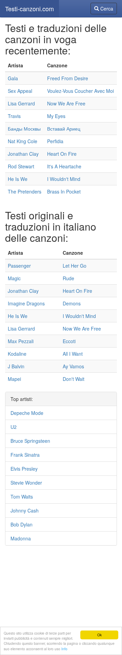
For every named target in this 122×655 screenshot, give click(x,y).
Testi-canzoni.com (29, 8)
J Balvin (16, 366)
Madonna (21, 538)
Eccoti (69, 341)
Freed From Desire (67, 78)
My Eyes (56, 116)
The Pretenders (24, 191)
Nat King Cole (22, 141)
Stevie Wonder (26, 482)
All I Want (73, 353)
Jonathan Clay (23, 153)
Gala (13, 78)
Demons (72, 303)
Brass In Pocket (64, 191)
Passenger (19, 265)
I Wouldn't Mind (63, 178)
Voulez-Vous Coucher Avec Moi (80, 90)
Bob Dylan (22, 524)
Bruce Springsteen (30, 440)
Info (64, 648)
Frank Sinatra (25, 454)
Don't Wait (73, 378)
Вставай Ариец (63, 128)
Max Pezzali (21, 341)
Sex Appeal (20, 90)
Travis (14, 116)
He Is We (17, 178)
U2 (14, 426)
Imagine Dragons (26, 303)
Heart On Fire (62, 153)
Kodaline (17, 353)
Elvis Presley (24, 468)
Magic (14, 278)
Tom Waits (22, 496)
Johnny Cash (25, 510)
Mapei (14, 378)
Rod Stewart (21, 166)
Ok (99, 634)
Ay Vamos (73, 366)
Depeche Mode (27, 412)
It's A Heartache (64, 166)
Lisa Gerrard (21, 103)
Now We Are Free (66, 103)
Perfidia (55, 141)
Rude (68, 278)
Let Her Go (74, 265)
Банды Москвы (24, 128)
